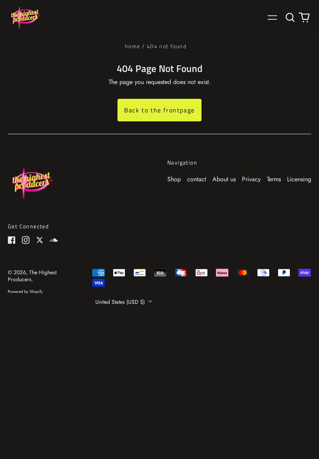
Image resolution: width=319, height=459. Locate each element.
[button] (290, 18)
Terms (274, 179)
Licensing (299, 179)
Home (132, 46)
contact (196, 179)
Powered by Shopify (25, 291)
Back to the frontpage (159, 110)
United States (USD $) (120, 302)
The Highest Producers (32, 275)
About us (224, 179)
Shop (174, 179)
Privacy (251, 179)
